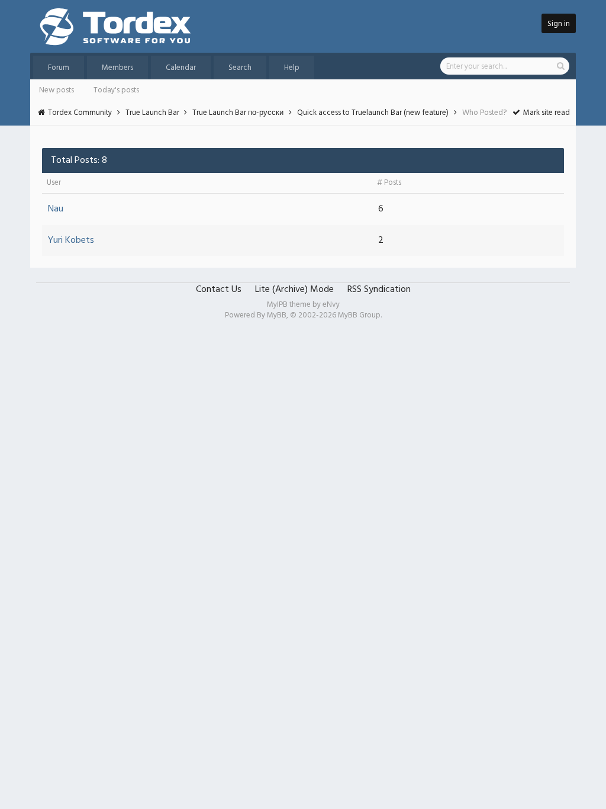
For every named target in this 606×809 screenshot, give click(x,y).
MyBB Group (359, 315)
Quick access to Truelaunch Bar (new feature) (373, 113)
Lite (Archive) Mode (294, 289)
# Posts (389, 182)
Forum (58, 68)
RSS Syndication (379, 289)
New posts (56, 90)
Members (117, 68)
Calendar (181, 68)
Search (240, 68)
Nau (55, 209)
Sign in (558, 24)
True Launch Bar (152, 113)
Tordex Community (80, 113)
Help (291, 68)
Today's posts (116, 90)
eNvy (331, 304)
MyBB (276, 315)
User (54, 182)
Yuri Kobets (71, 240)
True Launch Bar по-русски (237, 113)
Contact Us (218, 289)
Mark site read (545, 113)
